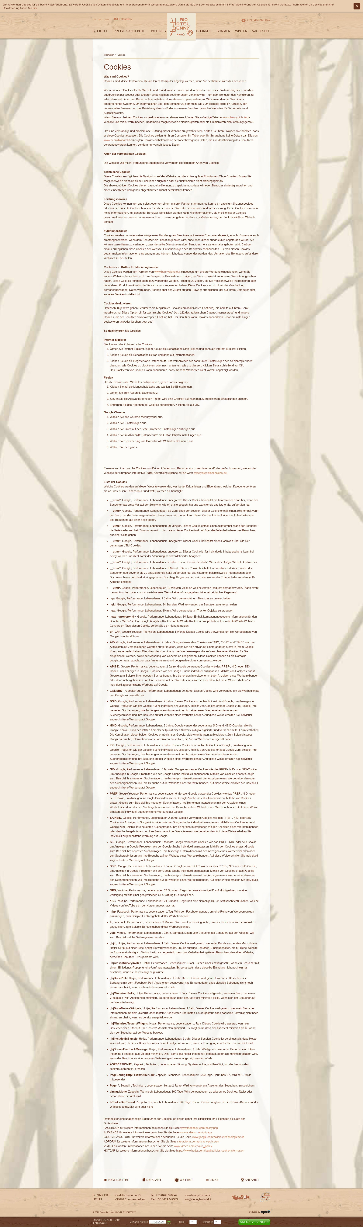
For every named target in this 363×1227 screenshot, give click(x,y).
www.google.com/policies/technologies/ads (218, 1137)
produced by (255, 1212)
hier (35, 7)
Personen (208, 1222)
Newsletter (119, 1179)
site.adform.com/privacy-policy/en (198, 1141)
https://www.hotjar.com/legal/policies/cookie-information (210, 1150)
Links (214, 1179)
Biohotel (100, 31)
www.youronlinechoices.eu (210, 472)
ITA (94, 19)
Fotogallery (125, 18)
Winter (241, 31)
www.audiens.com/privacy (195, 1132)
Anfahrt (252, 1179)
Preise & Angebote (129, 31)
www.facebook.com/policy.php (199, 1127)
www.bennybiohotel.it (236, 117)
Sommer (223, 31)
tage (181, 1222)
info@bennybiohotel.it (198, 1199)
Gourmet (204, 31)
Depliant (153, 1179)
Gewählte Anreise (139, 1222)
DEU (100, 19)
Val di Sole (261, 31)
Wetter (186, 1179)
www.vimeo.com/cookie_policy (193, 1146)
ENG (107, 19)
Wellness (159, 31)
